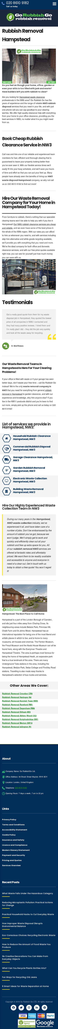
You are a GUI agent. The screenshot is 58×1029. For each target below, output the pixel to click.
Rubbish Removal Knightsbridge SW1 (20, 719)
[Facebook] (13, 1007)
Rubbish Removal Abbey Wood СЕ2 (19, 715)
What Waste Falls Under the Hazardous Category (27, 893)
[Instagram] (29, 1007)
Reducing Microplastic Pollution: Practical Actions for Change (27, 904)
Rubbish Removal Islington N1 (16, 726)
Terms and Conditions (13, 825)
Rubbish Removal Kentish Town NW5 (20, 700)
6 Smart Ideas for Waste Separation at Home (25, 986)
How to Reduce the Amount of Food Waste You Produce (26, 946)
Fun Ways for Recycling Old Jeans (19, 977)
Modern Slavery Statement (16, 850)
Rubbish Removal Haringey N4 (16, 697)
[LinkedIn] (37, 1007)
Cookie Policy (8, 835)
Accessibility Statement (14, 830)
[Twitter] (21, 1007)
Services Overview (11, 865)
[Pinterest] (44, 1007)
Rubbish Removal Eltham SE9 (16, 711)
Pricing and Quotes (12, 860)
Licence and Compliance (14, 845)
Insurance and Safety (13, 840)
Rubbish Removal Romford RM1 (17, 704)
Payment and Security (13, 855)
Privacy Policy (9, 820)
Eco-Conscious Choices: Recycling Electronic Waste (28, 935)
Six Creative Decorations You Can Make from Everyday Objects (25, 957)
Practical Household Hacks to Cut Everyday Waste (28, 914)
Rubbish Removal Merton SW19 (17, 723)
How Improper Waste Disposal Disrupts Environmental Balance (22, 925)
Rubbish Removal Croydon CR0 (17, 693)
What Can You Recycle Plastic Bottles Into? (24, 968)
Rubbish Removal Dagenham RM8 (18, 708)
